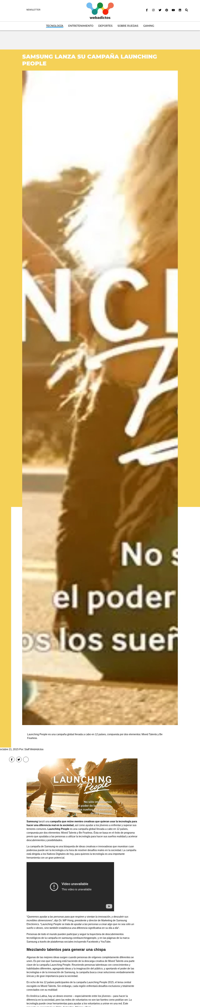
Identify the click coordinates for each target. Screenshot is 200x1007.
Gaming (148, 25)
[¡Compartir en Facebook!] (12, 759)
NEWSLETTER (33, 10)
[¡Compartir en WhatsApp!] (26, 759)
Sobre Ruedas (128, 25)
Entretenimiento (80, 25)
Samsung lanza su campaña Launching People (89, 60)
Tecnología (54, 25)
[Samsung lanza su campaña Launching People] (100, 397)
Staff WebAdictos (33, 749)
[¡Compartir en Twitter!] (19, 759)
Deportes (105, 25)
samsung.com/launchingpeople (79, 938)
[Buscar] (187, 10)
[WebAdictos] (100, 10)
